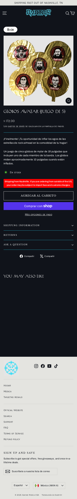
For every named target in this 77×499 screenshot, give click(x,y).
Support (8, 421)
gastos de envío (16, 126)
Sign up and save (19, 453)
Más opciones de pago (38, 214)
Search (8, 416)
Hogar (7, 385)
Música (7, 391)
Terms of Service (14, 433)
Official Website (13, 410)
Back (10, 29)
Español (18, 485)
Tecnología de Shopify (52, 495)
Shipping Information (22, 225)
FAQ (6, 427)
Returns (10, 235)
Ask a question (16, 244)
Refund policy (12, 439)
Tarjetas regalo (13, 397)
